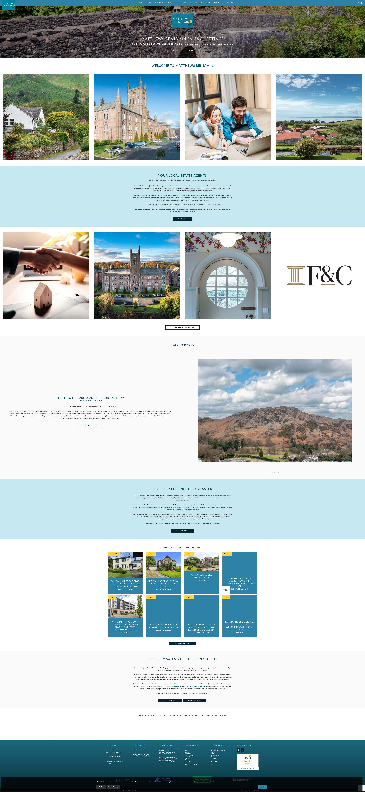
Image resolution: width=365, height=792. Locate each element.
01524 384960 (214, 523)
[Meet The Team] (46, 275)
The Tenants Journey (216, 749)
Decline (101, 787)
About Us (213, 753)
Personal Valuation (189, 756)
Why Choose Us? (215, 755)
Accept (262, 787)
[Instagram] (361, 2)
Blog (212, 764)
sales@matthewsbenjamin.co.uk (114, 761)
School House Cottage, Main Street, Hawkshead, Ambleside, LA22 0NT (125, 584)
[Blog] (228, 275)
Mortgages (187, 759)
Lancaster (226, 209)
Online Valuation (189, 755)
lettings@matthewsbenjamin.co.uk (115, 763)
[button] (153, 3)
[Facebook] (358, 2)
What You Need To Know (191, 764)
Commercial (188, 753)
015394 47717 (117, 752)
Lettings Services (189, 762)
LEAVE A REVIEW (247, 768)
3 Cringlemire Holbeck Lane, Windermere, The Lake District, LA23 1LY (201, 627)
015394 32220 (116, 749)
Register (213, 752)
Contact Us (213, 758)
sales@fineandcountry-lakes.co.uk (141, 754)
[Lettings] (137, 275)
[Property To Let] (137, 117)
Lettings (187, 752)
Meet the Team (214, 756)
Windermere (217, 209)
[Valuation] (319, 117)
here (207, 693)
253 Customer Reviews (247, 764)
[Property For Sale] (46, 117)
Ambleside (208, 209)
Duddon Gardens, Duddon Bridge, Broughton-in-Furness (163, 584)
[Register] (228, 117)
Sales (186, 750)
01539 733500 (143, 749)
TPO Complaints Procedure (218, 750)
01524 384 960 (173, 693)
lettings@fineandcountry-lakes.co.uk (142, 755)
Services (187, 758)
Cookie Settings (113, 787)
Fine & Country (188, 761)
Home (186, 749)
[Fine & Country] (319, 275)
